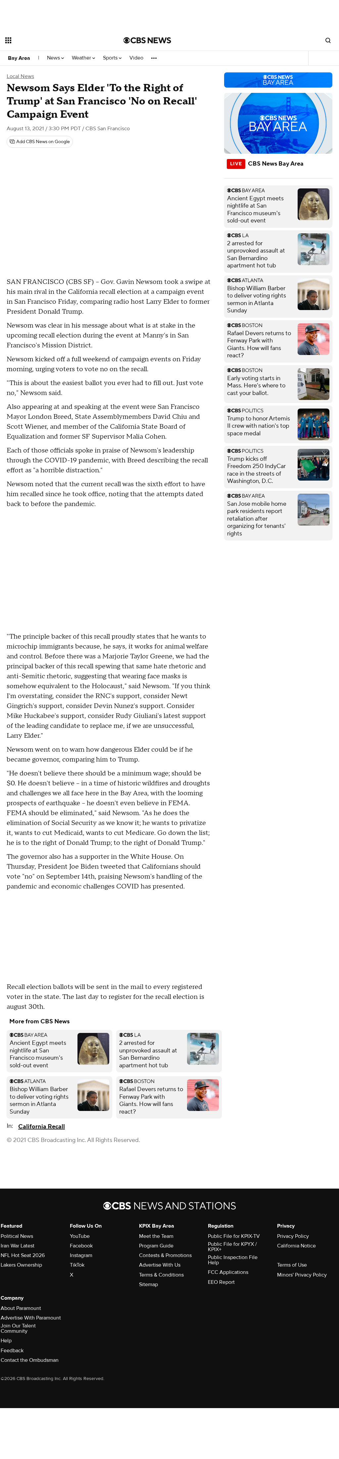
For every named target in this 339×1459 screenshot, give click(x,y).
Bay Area (19, 58)
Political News (17, 1236)
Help (6, 1340)
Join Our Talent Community (18, 1328)
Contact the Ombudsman (30, 1360)
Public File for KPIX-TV (234, 1236)
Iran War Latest (17, 1245)
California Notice (296, 1245)
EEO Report (221, 1282)
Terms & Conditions (161, 1275)
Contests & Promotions (165, 1255)
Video (136, 58)
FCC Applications (228, 1272)
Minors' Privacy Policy (302, 1275)
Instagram (81, 1255)
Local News (20, 76)
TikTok (77, 1265)
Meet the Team (156, 1236)
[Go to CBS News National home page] (147, 40)
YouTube (80, 1236)
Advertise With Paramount (31, 1318)
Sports (111, 58)
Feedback (12, 1350)
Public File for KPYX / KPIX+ (232, 1247)
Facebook (81, 1245)
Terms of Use (292, 1265)
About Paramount (21, 1308)
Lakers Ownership (21, 1265)
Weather (82, 58)
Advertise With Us (159, 1265)
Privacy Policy (293, 1236)
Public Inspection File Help (233, 1260)
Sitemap (148, 1284)
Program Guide (156, 1245)
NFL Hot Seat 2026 (23, 1255)
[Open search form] (328, 40)
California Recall (41, 1126)
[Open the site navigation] (52, 40)
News (54, 58)
